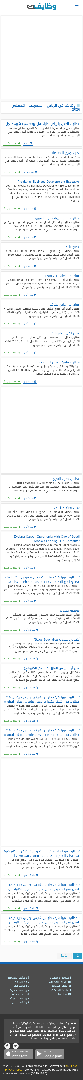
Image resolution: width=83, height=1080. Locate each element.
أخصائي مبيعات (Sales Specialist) (57, 639)
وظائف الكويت (19, 998)
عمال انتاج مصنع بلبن (65, 333)
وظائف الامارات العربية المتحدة (19, 992)
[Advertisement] (41, 57)
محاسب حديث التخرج (66, 479)
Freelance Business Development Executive (48, 182)
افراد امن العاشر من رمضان (62, 276)
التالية (64, 955)
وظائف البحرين (19, 1002)
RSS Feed (71, 1066)
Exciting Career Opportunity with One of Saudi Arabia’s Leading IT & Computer (47, 539)
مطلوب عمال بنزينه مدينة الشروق (57, 218)
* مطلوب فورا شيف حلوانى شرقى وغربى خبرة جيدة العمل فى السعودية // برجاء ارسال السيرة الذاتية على (43, 887)
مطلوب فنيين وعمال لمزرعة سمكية (56, 362)
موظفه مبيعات (70, 610)
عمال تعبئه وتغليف (67, 508)
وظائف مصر (21, 981)
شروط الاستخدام (60, 977)
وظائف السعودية (17, 977)
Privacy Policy (13, 1069)
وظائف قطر (21, 985)
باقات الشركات (60, 990)
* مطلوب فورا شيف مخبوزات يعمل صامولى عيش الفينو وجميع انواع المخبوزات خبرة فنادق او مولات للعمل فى (42, 579)
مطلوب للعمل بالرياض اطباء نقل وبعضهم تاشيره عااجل (43, 124)
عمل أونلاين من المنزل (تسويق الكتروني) (52, 668)
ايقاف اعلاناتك (60, 985)
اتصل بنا (63, 994)
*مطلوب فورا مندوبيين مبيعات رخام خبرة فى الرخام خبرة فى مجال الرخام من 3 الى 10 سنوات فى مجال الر (42, 853)
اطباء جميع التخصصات (65, 153)
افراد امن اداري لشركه (65, 304)
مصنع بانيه (73, 247)
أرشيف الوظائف (58, 981)
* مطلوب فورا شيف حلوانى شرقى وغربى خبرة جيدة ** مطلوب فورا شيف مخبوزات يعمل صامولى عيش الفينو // (42, 699)
